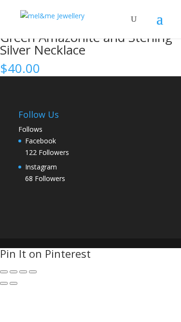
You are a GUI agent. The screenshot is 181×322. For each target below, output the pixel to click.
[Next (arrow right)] (13, 283)
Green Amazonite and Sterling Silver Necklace (86, 43)
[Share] (23, 271)
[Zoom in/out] (4, 271)
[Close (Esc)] (33, 271)
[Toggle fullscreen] (13, 271)
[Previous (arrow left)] (4, 283)
